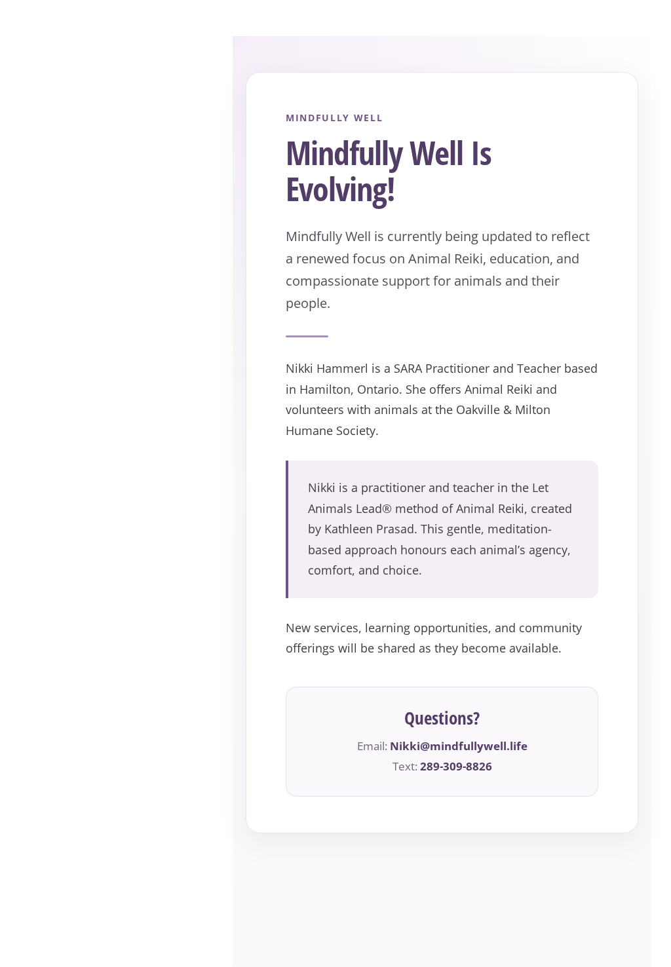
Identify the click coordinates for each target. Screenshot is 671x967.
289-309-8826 (456, 766)
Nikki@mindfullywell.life (458, 745)
